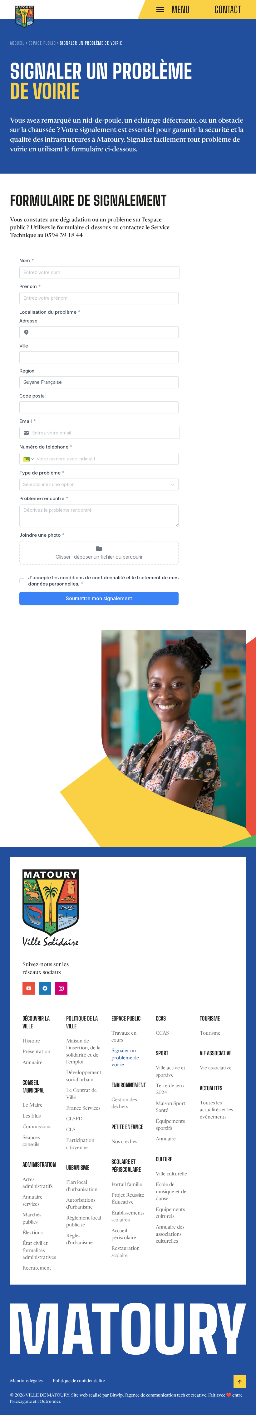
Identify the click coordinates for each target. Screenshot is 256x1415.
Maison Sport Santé (170, 1107)
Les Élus (31, 1116)
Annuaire (32, 1062)
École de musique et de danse (171, 1191)
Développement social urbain (83, 1076)
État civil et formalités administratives (39, 1250)
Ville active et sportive (170, 1072)
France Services (83, 1108)
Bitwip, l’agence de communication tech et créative (158, 1395)
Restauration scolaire (125, 1252)
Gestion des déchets (124, 1103)
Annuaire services (32, 1201)
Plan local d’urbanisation (81, 1186)
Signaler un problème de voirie (125, 1058)
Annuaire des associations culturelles (170, 1234)
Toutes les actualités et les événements (216, 1110)
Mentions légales (26, 1381)
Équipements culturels (170, 1213)
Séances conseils (31, 1141)
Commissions (36, 1126)
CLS (71, 1130)
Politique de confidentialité (79, 1381)
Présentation (36, 1051)
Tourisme (210, 1033)
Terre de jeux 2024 (170, 1089)
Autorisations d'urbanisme (80, 1204)
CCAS (162, 1033)
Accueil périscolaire (123, 1234)
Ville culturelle (171, 1174)
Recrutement (36, 1268)
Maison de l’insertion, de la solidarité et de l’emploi (83, 1052)
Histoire (31, 1041)
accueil (17, 43)
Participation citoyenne (80, 1144)
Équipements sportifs (170, 1125)
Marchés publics (31, 1219)
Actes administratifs (37, 1183)
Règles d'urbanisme (79, 1239)
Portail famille (126, 1184)
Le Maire (32, 1105)
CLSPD (74, 1119)
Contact (227, 9)
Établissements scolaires (127, 1217)
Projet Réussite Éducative (127, 1199)
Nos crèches (124, 1141)
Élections (32, 1232)
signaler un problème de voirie (91, 43)
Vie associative (216, 1068)
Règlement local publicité (83, 1222)
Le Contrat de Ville (81, 1094)
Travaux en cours (123, 1037)
